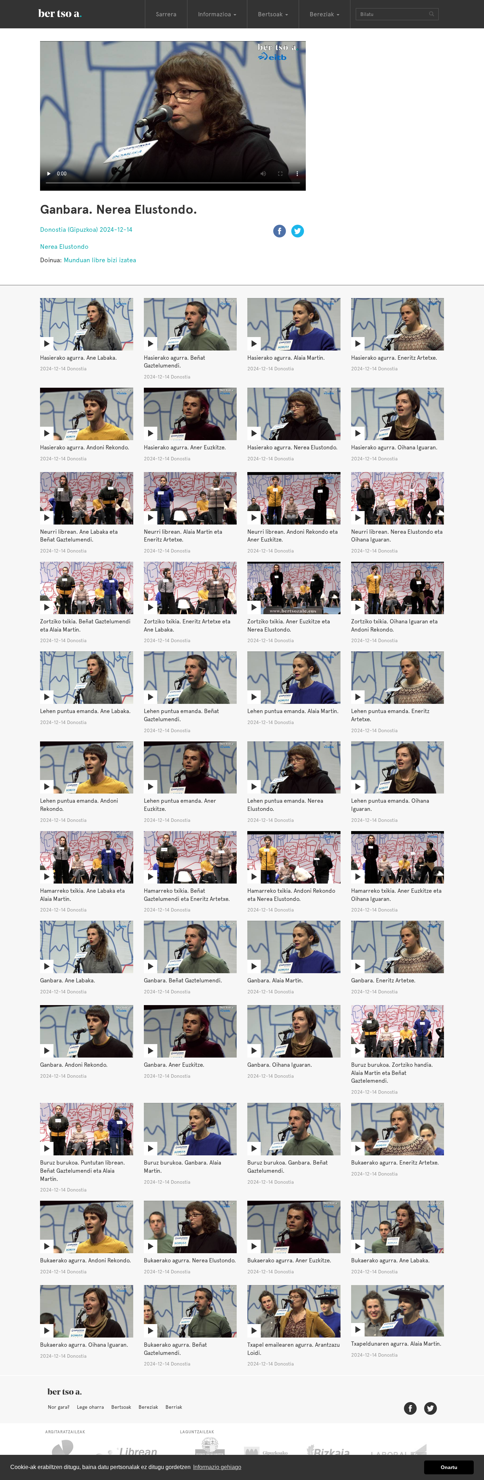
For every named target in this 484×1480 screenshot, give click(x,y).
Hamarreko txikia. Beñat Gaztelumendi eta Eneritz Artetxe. (187, 894)
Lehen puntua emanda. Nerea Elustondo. (285, 804)
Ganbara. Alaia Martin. (275, 980)
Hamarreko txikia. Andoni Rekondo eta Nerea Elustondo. (291, 894)
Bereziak (148, 1407)
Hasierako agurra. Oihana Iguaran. (394, 447)
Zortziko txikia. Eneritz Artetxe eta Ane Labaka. (187, 625)
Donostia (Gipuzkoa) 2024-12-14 (86, 229)
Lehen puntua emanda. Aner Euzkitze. (180, 804)
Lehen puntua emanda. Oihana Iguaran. (390, 804)
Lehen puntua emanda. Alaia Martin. (293, 711)
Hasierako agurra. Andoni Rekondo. (84, 447)
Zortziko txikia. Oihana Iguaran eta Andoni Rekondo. (394, 625)
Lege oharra (90, 1407)
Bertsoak (121, 1407)
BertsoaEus (70, 12)
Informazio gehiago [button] (217, 1467)
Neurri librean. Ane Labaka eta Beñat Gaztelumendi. (79, 535)
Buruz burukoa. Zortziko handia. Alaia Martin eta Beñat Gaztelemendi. (392, 1072)
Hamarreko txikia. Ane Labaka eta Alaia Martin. (82, 894)
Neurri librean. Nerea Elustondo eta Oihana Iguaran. (397, 535)
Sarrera (166, 14)
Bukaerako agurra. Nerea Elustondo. (190, 1260)
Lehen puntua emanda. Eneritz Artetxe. (390, 715)
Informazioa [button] (215, 14)
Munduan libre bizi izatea (100, 260)
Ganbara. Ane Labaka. (67, 980)
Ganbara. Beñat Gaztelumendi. (183, 980)
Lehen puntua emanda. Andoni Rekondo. (79, 804)
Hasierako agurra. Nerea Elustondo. (292, 447)
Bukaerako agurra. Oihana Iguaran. (84, 1344)
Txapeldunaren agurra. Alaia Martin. (396, 1343)
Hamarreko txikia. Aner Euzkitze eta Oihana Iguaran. (396, 894)
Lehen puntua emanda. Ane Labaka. (85, 711)
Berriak (173, 1407)
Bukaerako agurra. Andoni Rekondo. (85, 1260)
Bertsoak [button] (271, 14)
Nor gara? (58, 1407)
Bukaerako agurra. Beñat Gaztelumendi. (175, 1348)
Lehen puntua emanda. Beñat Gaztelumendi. (181, 715)
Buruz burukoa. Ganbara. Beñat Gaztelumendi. (287, 1166)
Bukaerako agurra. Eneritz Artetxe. (395, 1162)
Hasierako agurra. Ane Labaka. (78, 357)
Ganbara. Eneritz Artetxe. (383, 980)
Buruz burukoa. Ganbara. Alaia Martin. (182, 1166)
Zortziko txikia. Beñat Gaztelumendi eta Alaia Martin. (85, 625)
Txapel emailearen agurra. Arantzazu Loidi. (293, 1348)
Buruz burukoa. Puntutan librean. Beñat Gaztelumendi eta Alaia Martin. (82, 1170)
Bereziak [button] (323, 14)
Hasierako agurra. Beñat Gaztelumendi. (174, 361)
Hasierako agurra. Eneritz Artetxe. (394, 357)
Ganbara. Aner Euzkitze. (174, 1064)
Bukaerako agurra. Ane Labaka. (390, 1260)
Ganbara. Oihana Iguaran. (279, 1064)
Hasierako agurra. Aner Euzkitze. (185, 447)
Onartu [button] (449, 1467)
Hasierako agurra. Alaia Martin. (286, 357)
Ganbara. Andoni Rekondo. (74, 1064)
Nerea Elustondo (64, 246)
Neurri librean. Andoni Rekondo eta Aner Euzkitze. (292, 535)
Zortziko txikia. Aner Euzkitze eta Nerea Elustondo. (288, 625)
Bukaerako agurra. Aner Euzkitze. (289, 1260)
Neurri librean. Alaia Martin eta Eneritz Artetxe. (183, 535)
